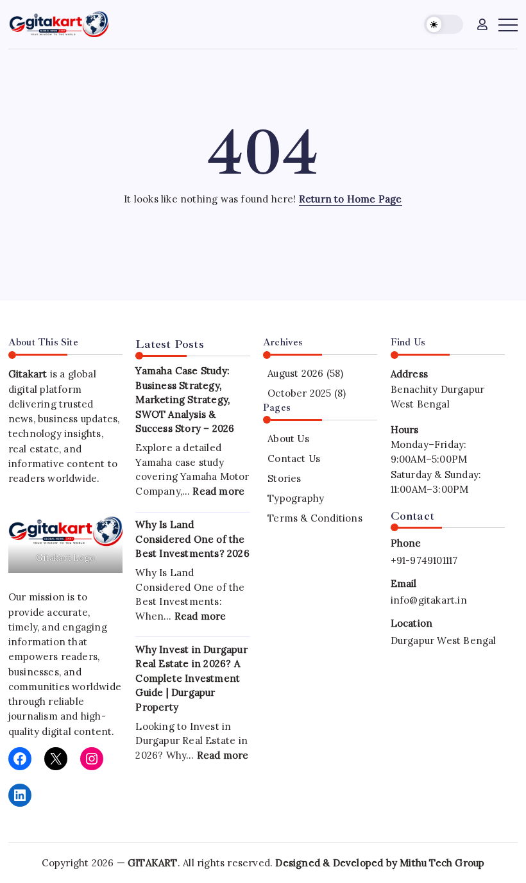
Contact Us (293, 458)
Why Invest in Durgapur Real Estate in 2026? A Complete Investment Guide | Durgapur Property (191, 678)
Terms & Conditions (314, 518)
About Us (288, 439)
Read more (218, 491)
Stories (284, 478)
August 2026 (295, 373)
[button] (443, 25)
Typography (295, 498)
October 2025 (299, 393)
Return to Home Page (350, 199)
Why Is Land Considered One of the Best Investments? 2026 (192, 538)
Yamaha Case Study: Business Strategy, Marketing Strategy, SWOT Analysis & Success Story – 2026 (184, 399)
